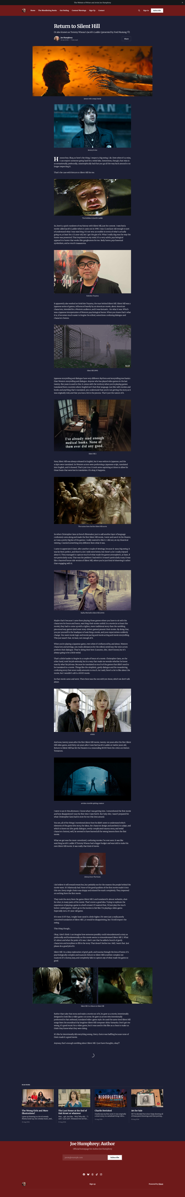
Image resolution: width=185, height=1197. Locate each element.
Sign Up (92, 10)
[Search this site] (139, 10)
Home (33, 10)
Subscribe (157, 11)
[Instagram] (101, 1174)
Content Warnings (79, 10)
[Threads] (92, 1174)
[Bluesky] (88, 1174)
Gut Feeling (64, 10)
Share (126, 39)
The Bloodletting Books (47, 10)
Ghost (160, 1184)
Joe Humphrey (66, 38)
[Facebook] (84, 1174)
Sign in (146, 10)
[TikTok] (97, 1174)
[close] (182, 2)
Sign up (93, 1184)
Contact (101, 10)
